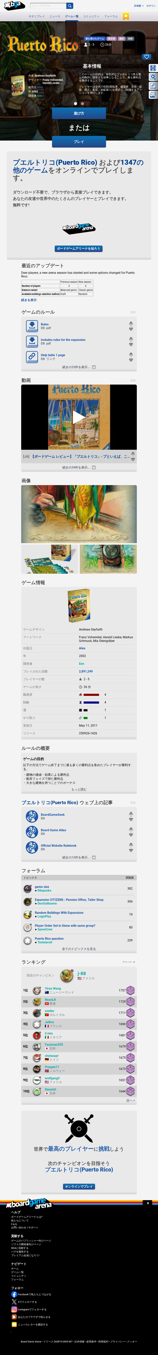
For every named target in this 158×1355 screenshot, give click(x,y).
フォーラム (111, 16)
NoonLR (50, 1000)
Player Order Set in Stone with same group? (65, 926)
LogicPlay (44, 916)
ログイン (151, 5)
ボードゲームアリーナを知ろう (78, 248)
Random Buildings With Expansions (59, 913)
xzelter (49, 1011)
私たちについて (20, 1220)
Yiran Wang (53, 988)
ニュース (55, 16)
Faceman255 (54, 1044)
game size (42, 887)
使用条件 (91, 1341)
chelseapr (52, 1056)
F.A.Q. (14, 1224)
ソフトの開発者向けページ (26, 1244)
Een (39, 95)
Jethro (49, 1022)
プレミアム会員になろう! (25, 1255)
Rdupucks (44, 890)
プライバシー (117, 1341)
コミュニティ (91, 16)
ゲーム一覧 (72, 16)
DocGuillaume (47, 903)
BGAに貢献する (20, 1248)
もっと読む (79, 789)
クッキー (132, 1341)
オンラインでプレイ (79, 1186)
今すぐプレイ (37, 16)
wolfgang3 (52, 1078)
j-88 (82, 973)
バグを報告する (20, 1251)
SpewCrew (45, 929)
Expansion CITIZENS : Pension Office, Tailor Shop (69, 900)
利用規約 (103, 1341)
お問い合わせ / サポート (24, 1227)
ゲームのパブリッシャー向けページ (31, 1240)
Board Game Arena (31, 1341)
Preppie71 (52, 1067)
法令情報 (79, 1341)
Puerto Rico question (49, 938)
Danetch (50, 1089)
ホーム (15, 1268)
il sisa (49, 1033)
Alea (40, 87)
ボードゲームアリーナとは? (26, 1216)
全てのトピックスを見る (79, 949)
